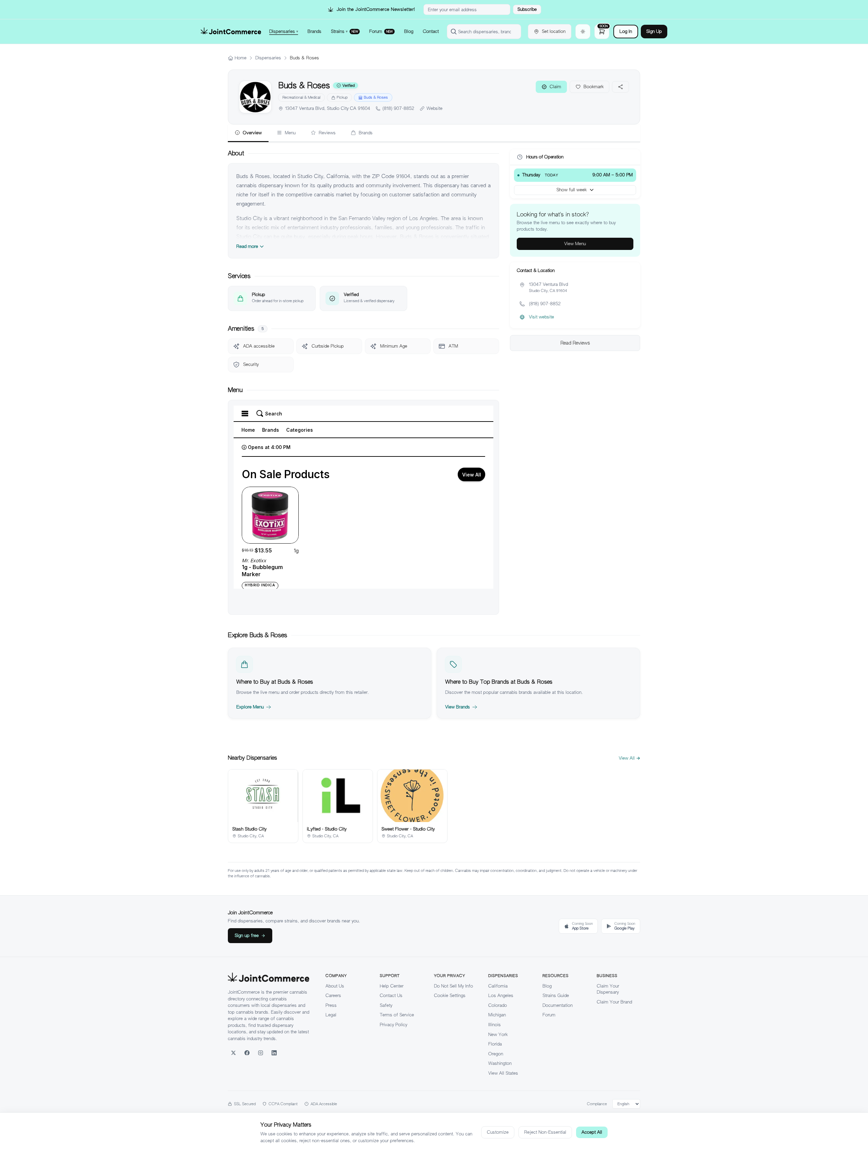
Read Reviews (575, 343)
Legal (331, 1014)
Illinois (494, 1024)
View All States (503, 1073)
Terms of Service (397, 1014)
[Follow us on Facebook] (246, 1052)
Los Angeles (500, 995)
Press (331, 1005)
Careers (333, 995)
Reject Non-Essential (545, 1132)
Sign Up (654, 31)
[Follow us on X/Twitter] (233, 1052)
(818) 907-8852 (398, 108)
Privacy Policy (393, 1024)
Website (434, 108)
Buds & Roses (376, 97)
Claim (555, 86)
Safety (386, 1005)
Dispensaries (268, 57)
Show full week (571, 189)
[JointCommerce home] (231, 31)
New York (498, 1034)
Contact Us (391, 995)
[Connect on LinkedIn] (274, 1052)
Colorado (497, 1005)
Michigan (497, 1014)
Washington (500, 1063)
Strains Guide (555, 995)
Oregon (495, 1053)
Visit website (541, 316)
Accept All (591, 1132)
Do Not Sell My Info (453, 986)
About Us (335, 986)
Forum (548, 1014)
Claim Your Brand (614, 1001)
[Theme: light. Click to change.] (582, 31)
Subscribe (527, 9)
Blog (547, 986)
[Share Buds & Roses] (620, 87)
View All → (629, 758)
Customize (498, 1132)
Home (240, 57)
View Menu (575, 243)
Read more (247, 246)
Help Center (391, 986)
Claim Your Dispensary (608, 989)
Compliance (597, 1104)
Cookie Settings (450, 995)
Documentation (557, 1005)
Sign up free (247, 935)
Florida (495, 1044)
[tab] (248, 133)
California (498, 986)
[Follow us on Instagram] (260, 1052)
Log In (625, 31)
